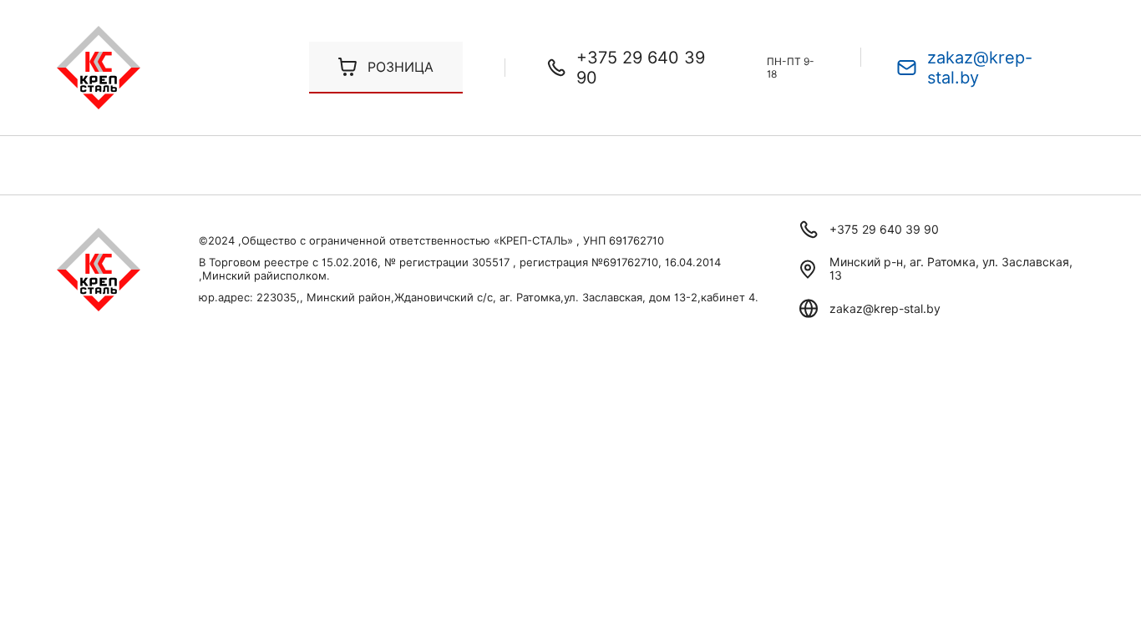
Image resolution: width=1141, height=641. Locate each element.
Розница (401, 67)
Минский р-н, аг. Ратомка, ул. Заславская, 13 (951, 268)
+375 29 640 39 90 (640, 68)
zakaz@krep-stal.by (979, 68)
